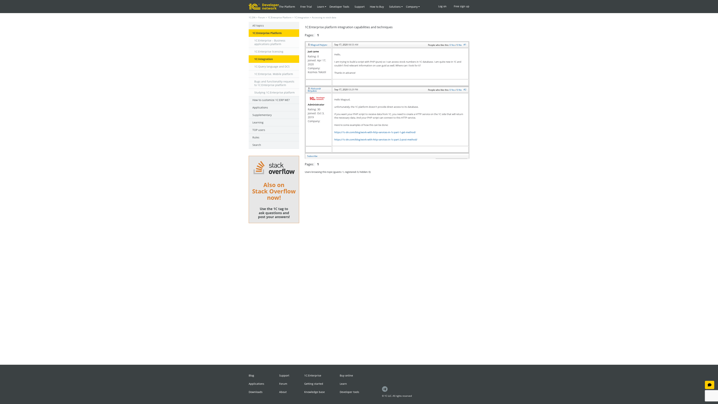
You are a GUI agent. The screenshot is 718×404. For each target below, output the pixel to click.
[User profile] (317, 98)
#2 (465, 89)
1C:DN (252, 17)
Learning (257, 122)
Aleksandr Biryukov (314, 89)
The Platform (287, 6)
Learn (343, 383)
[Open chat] (709, 385)
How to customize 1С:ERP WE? (271, 100)
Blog (251, 375)
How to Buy (377, 6)
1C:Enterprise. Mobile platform (273, 74)
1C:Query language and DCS (272, 66)
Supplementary (262, 115)
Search (256, 145)
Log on (442, 6)
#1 (465, 44)
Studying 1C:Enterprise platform (274, 92)
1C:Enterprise (312, 375)
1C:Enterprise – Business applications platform (269, 42)
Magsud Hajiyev (319, 44)
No (460, 45)
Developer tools (349, 392)
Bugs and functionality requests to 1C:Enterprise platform (274, 83)
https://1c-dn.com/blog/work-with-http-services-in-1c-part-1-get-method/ (375, 132)
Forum (261, 17)
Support (360, 6)
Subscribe (312, 156)
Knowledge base (314, 392)
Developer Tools (339, 6)
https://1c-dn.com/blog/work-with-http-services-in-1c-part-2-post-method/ (375, 139)
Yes (453, 45)
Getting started (313, 383)
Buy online (346, 375)
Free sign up (461, 6)
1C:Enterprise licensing (268, 51)
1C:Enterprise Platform (280, 17)
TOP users (258, 130)
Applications (260, 107)
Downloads (256, 392)
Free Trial (306, 6)
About (283, 392)
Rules (255, 137)
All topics (258, 25)
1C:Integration (301, 17)
